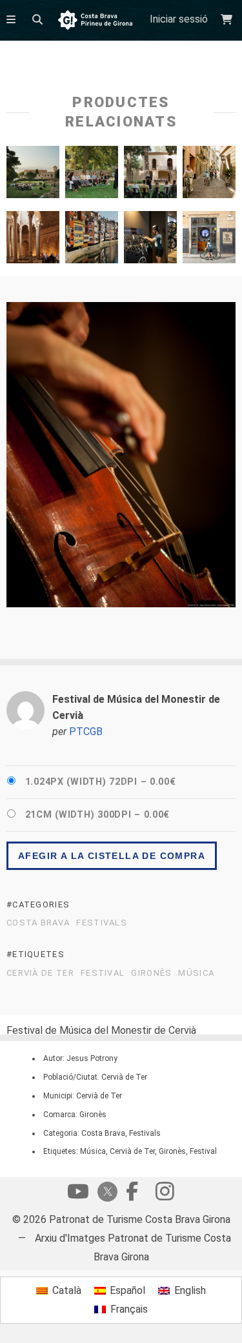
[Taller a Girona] (91, 175)
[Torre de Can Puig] (150, 175)
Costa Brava (38, 922)
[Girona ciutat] (32, 240)
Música (196, 973)
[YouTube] (78, 1194)
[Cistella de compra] (228, 20)
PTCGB (86, 731)
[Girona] (209, 175)
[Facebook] (132, 1194)
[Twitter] (105, 1193)
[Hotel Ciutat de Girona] (150, 240)
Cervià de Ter (40, 973)
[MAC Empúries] (32, 175)
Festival (103, 973)
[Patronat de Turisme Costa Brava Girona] (95, 21)
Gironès (151, 973)
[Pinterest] (164, 1194)
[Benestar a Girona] (209, 240)
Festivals (101, 922)
